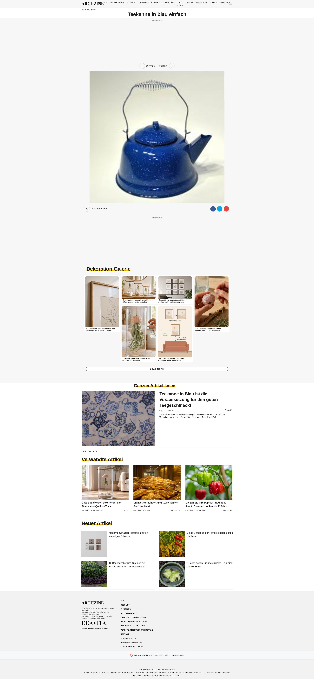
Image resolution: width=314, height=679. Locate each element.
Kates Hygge (143, 510)
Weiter (164, 66)
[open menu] (230, 4)
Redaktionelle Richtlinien (134, 622)
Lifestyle (102, 2)
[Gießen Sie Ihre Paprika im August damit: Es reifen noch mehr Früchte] (208, 482)
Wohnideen (201, 2)
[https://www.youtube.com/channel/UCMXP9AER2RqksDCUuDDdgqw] (219, 612)
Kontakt (125, 634)
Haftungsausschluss (131, 642)
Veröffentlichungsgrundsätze (137, 630)
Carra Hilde (171, 411)
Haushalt (132, 2)
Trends (189, 2)
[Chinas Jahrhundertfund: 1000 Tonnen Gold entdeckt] (156, 482)
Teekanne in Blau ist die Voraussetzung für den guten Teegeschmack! (188, 399)
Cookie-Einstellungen (132, 647)
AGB (122, 601)
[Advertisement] (157, 39)
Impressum (126, 609)
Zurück (150, 66)
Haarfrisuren (117, 2)
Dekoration (145, 2)
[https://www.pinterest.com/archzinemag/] (215, 612)
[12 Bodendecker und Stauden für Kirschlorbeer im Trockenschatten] (94, 574)
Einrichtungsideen (220, 2)
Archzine (93, 4)
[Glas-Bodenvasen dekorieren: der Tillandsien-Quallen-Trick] (105, 482)
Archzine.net (95, 603)
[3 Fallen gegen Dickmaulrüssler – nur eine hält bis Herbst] (172, 574)
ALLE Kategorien (129, 613)
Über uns (125, 605)
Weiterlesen (98, 209)
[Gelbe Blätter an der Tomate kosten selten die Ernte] (172, 544)
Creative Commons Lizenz (133, 617)
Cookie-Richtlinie (129, 638)
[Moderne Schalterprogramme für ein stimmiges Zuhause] (94, 544)
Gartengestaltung (164, 2)
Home (84, 9)
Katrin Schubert (198, 510)
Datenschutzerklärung (133, 626)
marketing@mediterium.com (98, 628)
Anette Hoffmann (94, 510)
